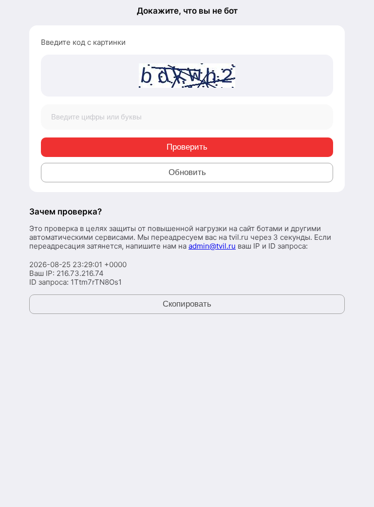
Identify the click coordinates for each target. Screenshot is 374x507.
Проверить (187, 147)
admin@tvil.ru (212, 246)
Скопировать (187, 304)
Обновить (187, 172)
